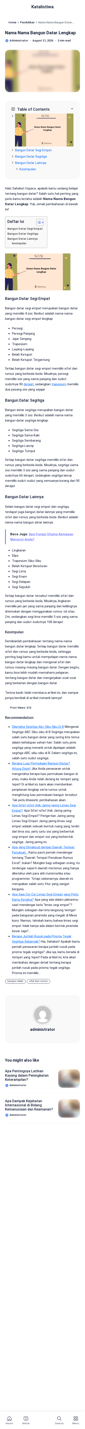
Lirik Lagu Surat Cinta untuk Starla (27, 1317)
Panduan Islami (53, 1192)
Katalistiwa (42, 6)
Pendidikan (17, 1201)
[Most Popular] (42, 1421)
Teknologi (16, 1210)
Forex (35, 1155)
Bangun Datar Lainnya (30, 163)
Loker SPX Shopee (21, 1192)
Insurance (64, 1164)
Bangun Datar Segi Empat (33, 150)
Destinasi (55, 1146)
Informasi (40, 1164)
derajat (29, 384)
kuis (12, 1183)
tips (36, 1210)
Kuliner (30, 1183)
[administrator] (42, 1016)
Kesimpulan (27, 169)
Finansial (15, 1155)
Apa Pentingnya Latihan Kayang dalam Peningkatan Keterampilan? (27, 1075)
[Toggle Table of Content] (38, 222)
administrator (42, 1029)
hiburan (54, 1155)
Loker (49, 1183)
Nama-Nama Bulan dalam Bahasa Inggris (25, 1380)
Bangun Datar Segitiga (31, 156)
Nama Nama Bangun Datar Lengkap (40, 32)
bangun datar (15, 981)
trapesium (58, 384)
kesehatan (38, 1174)
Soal (38, 1201)
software (57, 1201)
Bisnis (34, 1146)
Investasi (15, 1174)
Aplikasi (15, 1146)
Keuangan (62, 1174)
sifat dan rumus (38, 981)
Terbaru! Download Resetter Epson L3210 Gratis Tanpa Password (27, 1286)
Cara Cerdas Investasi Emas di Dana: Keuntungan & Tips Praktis (29, 1349)
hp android (16, 1164)
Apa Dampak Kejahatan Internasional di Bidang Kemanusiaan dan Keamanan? (29, 1105)
